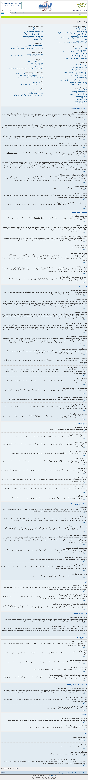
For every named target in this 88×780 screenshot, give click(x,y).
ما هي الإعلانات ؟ (82, 97)
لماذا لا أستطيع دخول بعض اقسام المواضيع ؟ (75, 72)
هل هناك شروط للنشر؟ (81, 89)
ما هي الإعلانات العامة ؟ (81, 96)
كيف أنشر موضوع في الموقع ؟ (79, 83)
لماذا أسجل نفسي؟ (82, 29)
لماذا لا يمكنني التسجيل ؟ (80, 41)
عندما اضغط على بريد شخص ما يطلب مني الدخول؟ (73, 58)
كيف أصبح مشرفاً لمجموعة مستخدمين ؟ (33, 34)
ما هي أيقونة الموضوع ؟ (81, 102)
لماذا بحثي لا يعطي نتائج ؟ (36, 63)
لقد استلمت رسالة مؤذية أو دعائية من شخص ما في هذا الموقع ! (27, 48)
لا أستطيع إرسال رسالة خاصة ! (35, 45)
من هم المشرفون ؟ (38, 29)
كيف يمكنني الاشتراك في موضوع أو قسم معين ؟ (30, 75)
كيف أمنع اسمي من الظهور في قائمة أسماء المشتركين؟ (72, 33)
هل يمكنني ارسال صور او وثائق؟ (78, 94)
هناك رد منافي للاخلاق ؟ (81, 92)
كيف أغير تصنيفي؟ (82, 56)
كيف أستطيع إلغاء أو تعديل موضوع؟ (78, 65)
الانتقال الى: (15, 768)
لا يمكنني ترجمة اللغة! (81, 53)
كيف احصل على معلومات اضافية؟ (34, 91)
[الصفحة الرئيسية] (44, 6)
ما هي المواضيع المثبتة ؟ (80, 99)
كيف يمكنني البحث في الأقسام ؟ (35, 61)
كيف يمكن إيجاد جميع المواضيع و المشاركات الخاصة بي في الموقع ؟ (25, 68)
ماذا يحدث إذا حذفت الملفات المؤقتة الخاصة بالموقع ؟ (73, 42)
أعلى (84, 119)
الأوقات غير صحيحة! (82, 50)
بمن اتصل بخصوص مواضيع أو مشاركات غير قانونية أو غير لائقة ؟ (27, 95)
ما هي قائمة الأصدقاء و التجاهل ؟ (34, 54)
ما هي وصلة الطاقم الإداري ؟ (35, 39)
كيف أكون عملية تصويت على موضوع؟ (77, 69)
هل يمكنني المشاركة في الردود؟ (78, 91)
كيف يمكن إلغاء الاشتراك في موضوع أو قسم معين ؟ (30, 77)
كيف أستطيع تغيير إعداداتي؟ (79, 48)
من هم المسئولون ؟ (38, 28)
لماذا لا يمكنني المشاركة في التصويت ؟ (77, 74)
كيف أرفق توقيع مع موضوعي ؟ (79, 67)
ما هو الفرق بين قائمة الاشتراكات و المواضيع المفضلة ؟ (29, 73)
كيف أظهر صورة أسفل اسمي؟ (79, 55)
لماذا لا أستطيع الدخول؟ (81, 28)
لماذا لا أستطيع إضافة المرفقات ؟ (78, 75)
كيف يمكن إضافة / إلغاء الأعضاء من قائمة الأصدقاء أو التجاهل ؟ (27, 55)
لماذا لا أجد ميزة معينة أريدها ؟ (35, 93)
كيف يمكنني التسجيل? (81, 39)
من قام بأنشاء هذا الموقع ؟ (36, 90)
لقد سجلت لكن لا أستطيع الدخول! (78, 36)
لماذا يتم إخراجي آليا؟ (81, 31)
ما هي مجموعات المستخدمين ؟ (35, 31)
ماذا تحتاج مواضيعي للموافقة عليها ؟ (77, 82)
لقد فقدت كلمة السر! (81, 34)
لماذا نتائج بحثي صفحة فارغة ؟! (35, 64)
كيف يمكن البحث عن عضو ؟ (36, 66)
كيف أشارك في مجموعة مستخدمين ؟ (33, 33)
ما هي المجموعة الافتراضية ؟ (35, 37)
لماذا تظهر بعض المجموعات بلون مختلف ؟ (32, 36)
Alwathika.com (52, 776)
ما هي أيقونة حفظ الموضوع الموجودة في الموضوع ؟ (73, 80)
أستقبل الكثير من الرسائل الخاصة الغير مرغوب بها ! (30, 46)
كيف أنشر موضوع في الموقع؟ (79, 64)
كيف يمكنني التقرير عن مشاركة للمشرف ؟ (76, 79)
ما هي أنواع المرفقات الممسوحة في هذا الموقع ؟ (30, 82)
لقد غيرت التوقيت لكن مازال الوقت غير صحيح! (75, 51)
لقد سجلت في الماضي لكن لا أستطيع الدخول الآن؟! (74, 37)
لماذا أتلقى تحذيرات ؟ (81, 77)
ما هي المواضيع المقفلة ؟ (80, 101)
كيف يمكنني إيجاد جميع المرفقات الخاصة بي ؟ (31, 84)
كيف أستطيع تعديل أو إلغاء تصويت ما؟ (77, 70)
